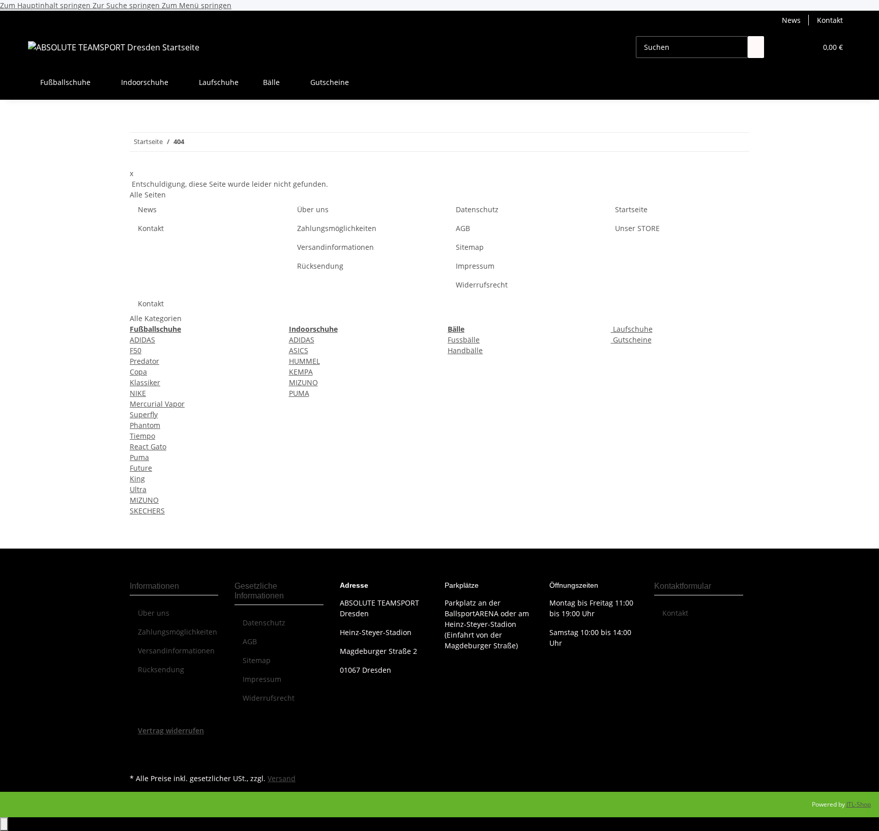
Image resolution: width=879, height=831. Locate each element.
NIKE (138, 393)
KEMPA (301, 372)
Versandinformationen (335, 247)
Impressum (475, 266)
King (137, 478)
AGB (463, 228)
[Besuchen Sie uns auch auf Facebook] (138, 747)
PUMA (299, 393)
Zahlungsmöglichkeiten (336, 228)
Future (141, 468)
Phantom (145, 425)
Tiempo (142, 436)
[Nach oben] (4, 824)
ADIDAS (142, 340)
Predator (144, 361)
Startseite (631, 209)
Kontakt (830, 20)
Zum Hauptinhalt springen (46, 5)
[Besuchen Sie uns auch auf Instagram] (138, 759)
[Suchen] (756, 47)
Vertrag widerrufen (171, 730)
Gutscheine (631, 340)
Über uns (313, 209)
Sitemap (470, 247)
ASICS (298, 350)
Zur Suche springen (127, 5)
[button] (788, 47)
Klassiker (145, 382)
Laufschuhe (632, 329)
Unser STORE (637, 228)
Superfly (144, 414)
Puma (139, 457)
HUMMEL (304, 361)
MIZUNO (144, 500)
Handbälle (465, 350)
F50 (135, 350)
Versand (282, 778)
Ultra (138, 489)
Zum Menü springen (196, 5)
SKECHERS (147, 510)
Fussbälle (464, 340)
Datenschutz (477, 209)
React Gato (148, 446)
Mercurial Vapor (157, 404)
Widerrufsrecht (482, 285)
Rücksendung (320, 266)
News (791, 20)
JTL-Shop (858, 804)
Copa (138, 372)
